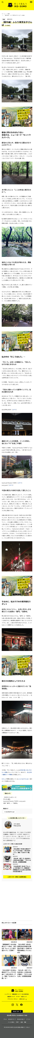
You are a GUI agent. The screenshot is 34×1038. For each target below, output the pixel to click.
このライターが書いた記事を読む (17, 877)
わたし (4, 779)
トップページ (8, 994)
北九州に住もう (21, 1019)
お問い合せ (22, 999)
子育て (17, 1022)
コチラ (14, 409)
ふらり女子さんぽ (23, 779)
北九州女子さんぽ (10, 812)
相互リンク (24, 996)
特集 (25, 1022)
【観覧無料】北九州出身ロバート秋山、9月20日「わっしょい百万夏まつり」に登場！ (9, 947)
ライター (18, 996)
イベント (28, 1019)
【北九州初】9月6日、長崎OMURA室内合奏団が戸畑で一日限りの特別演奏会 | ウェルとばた (24, 948)
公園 (21, 1022)
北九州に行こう (12, 1019)
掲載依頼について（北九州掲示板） (20, 994)
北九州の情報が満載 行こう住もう (21, 1027)
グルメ (5, 1019)
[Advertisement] (17, 901)
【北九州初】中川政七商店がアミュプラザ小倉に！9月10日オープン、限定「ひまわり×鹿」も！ (9, 974)
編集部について (11, 996)
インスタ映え (11, 1022)
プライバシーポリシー (12, 999)
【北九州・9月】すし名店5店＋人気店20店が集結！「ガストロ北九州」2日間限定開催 (24, 973)
